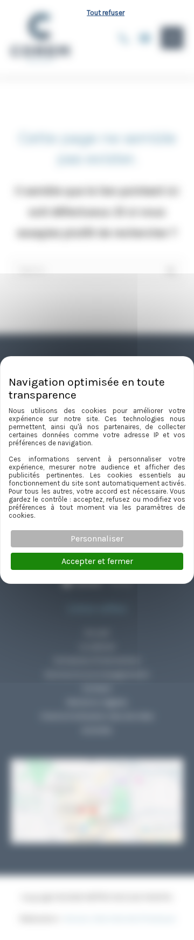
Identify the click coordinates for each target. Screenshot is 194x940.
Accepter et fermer (97, 561)
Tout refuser (105, 13)
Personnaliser (97, 538)
